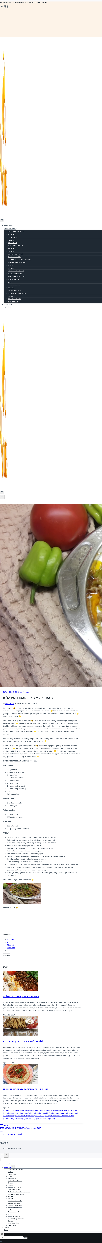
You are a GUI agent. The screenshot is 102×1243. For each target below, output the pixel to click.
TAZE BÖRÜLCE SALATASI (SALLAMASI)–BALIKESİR (20, 1127)
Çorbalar (11, 251)
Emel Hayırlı (9, 704)
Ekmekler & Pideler (14, 257)
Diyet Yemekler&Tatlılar (16, 231)
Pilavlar (11, 240)
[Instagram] (6, 7)
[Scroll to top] (2, 1155)
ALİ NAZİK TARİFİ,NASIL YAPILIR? (21, 996)
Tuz (39, 1118)
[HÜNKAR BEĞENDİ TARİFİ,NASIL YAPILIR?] (20, 1083)
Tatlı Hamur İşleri (14, 285)
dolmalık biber (9, 1110)
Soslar (10, 282)
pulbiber (52, 1116)
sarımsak (59, 1116)
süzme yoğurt (21, 1118)
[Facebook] (1, 7)
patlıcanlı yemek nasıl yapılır (37, 1116)
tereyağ (34, 1118)
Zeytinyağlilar (13, 302)
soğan (13, 1118)
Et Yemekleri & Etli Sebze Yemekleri (19, 259)
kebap (53, 1110)
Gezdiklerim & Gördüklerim (17, 262)
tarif (29, 1118)
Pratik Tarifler (13, 237)
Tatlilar (11, 288)
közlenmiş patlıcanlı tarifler (38, 1113)
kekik (58, 1110)
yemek (44, 1118)
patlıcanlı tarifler (19, 1116)
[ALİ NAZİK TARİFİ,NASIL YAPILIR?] (20, 991)
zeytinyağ (51, 1118)
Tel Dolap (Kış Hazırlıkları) (17, 293)
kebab (48, 1110)
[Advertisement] (51, 23)
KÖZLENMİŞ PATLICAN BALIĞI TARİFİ (23, 1041)
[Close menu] (0, 1159)
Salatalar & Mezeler (15, 273)
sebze (66, 1116)
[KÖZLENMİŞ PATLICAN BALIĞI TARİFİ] (20, 1036)
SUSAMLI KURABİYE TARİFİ (11, 1133)
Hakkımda (8, 226)
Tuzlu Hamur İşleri (14, 299)
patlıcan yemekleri (63, 1113)
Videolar (8, 304)
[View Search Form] (2, 220)
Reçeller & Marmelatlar (16, 276)
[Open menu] (2, 497)
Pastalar (11, 234)
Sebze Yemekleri (13, 279)
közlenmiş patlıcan (20, 1113)
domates (18, 1110)
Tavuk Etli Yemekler (14, 290)
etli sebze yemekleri (30, 1110)
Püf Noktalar (12, 243)
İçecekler (11, 265)
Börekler (11, 248)
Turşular (11, 296)
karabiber (42, 1110)
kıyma (64, 1110)
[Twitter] (4, 7)
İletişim (7, 307)
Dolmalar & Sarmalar (15, 254)
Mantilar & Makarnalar (16, 271)
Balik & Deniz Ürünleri (15, 245)
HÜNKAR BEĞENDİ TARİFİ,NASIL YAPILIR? (25, 1089)
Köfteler (11, 268)
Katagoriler (7, 1167)
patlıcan (52, 1113)
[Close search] (2, 1234)
